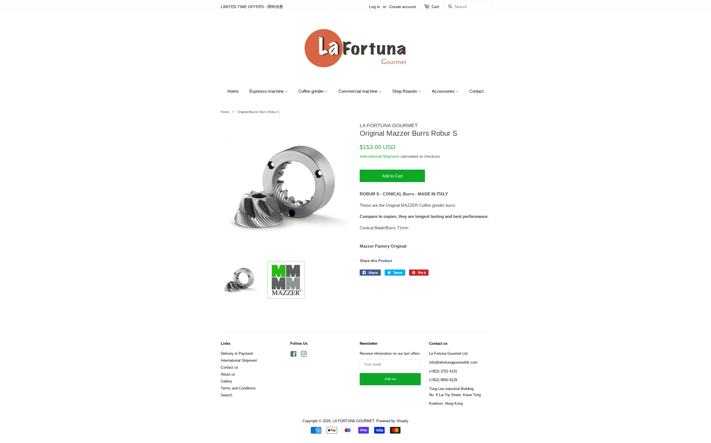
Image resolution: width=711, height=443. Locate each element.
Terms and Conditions (238, 388)
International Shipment (379, 156)
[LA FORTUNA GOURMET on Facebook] (293, 355)
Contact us (229, 367)
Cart (435, 6)
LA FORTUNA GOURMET (353, 421)
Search (226, 395)
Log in (374, 6)
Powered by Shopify (392, 421)
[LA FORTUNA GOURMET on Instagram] (304, 355)
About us (228, 374)
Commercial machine (359, 91)
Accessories (444, 91)
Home (233, 91)
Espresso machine (267, 91)
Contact (476, 91)
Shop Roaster (405, 91)
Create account (402, 6)
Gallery (226, 381)
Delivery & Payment (237, 353)
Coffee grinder (311, 91)
